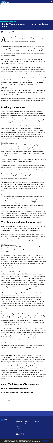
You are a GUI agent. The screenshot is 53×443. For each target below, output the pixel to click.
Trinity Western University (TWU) (12, 47)
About (26, 421)
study (23, 128)
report (34, 201)
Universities (19, 421)
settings (38, 441)
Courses (18, 424)
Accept (45, 440)
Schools (18, 428)
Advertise (37, 421)
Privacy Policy (28, 424)
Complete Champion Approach (30, 230)
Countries (18, 426)
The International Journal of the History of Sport (28, 184)
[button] (48, 1)
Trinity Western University (8, 355)
